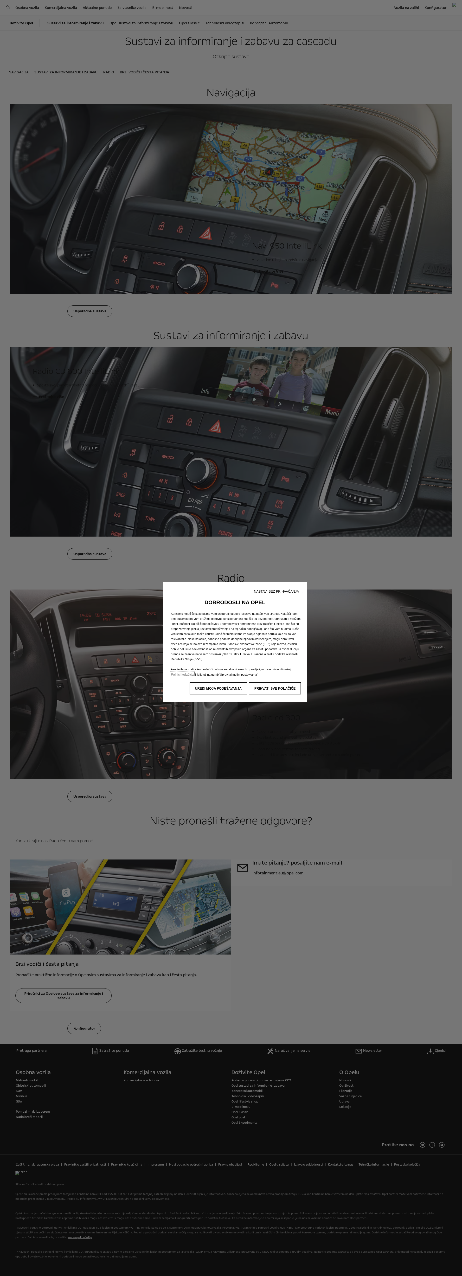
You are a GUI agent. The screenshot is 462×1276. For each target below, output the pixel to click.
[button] (278, 591)
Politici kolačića (182, 674)
